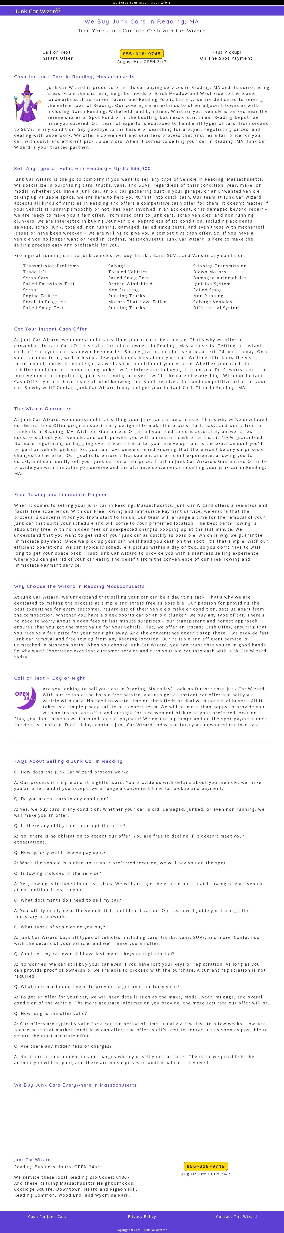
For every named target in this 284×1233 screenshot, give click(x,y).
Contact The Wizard (236, 1216)
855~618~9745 (142, 53)
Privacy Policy (142, 1216)
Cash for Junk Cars (47, 1216)
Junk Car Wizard (32, 1159)
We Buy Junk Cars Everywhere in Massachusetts (75, 1085)
